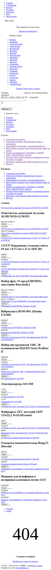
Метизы (9, 164)
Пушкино (14, 71)
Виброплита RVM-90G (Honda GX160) (17, 332)
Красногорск (15, 55)
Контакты (10, 12)
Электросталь (15, 84)
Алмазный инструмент (15, 139)
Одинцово (14, 64)
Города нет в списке (31, 89)
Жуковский (14, 49)
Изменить (33, 31)
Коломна (13, 51)
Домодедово (15, 46)
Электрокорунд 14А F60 (11, 402)
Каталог (9, 7)
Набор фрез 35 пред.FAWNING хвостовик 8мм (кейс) (23, 301)
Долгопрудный (16, 44)
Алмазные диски (35, 566)
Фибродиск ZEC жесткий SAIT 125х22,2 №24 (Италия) (24, 433)
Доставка (10, 10)
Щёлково (13, 82)
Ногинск (13, 62)
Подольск (14, 69)
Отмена (19, 89)
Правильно (23, 31)
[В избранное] (9, 224)
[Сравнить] (11, 224)
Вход (8, 14)
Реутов (12, 75)
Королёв (13, 53)
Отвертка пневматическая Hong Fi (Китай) (19, 464)
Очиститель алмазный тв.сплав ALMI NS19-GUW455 (24, 233)
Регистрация (11, 16)
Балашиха (14, 42)
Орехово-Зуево (16, 66)
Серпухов (14, 78)
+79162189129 (15, 93)
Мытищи (13, 60)
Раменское (14, 73)
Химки (13, 80)
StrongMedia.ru (22, 568)
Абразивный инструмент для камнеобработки (25, 146)
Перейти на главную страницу (25, 561)
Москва (13, 40)
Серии (8, 511)
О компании (11, 5)
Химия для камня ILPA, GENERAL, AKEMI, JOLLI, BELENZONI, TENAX (25, 154)
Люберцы (14, 58)
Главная (9, 3)
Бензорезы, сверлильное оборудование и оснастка (27, 162)
